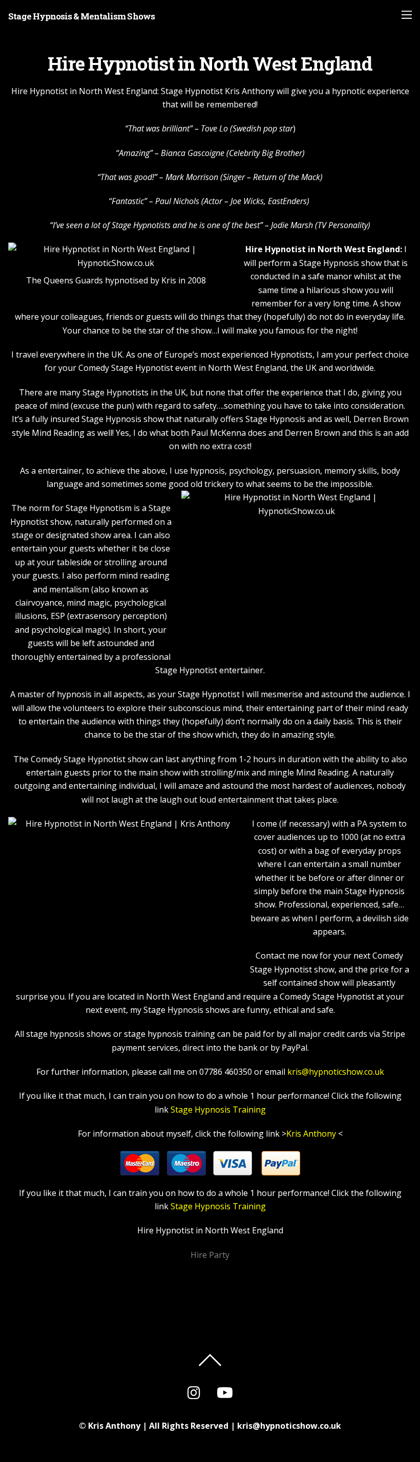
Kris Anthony (311, 1133)
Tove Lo (214, 128)
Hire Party (210, 1254)
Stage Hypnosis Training (218, 1109)
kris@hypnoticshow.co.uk (335, 1071)
